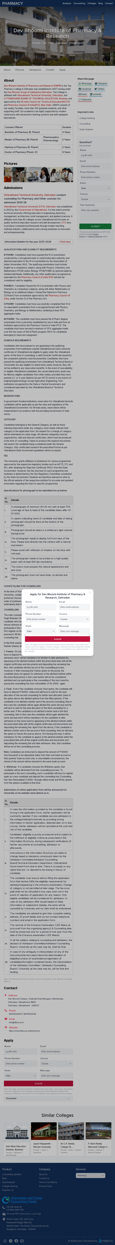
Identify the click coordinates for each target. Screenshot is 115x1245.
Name (29, 602)
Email (62, 602)
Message (64, 626)
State (28, 626)
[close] (90, 592)
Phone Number (33, 614)
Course (63, 614)
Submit (57, 639)
